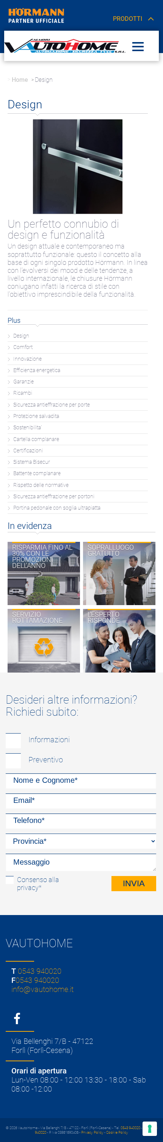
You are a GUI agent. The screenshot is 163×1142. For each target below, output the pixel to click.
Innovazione (27, 359)
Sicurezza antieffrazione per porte (51, 405)
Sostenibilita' (27, 427)
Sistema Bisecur (31, 462)
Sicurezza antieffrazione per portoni (53, 496)
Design (21, 336)
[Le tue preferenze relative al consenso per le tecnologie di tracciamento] (150, 1129)
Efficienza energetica (36, 370)
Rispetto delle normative (41, 485)
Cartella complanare (36, 439)
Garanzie (23, 382)
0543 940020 (39, 971)
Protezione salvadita (36, 416)
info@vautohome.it (42, 989)
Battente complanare (37, 473)
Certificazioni (28, 450)
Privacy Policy (92, 1132)
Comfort (23, 347)
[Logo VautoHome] (64, 45)
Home (20, 79)
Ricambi (22, 393)
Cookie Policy (117, 1132)
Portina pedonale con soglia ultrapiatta (56, 508)
